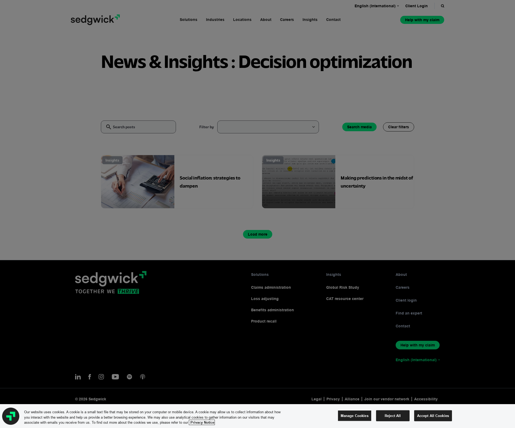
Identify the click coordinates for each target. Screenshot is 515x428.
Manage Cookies (355, 415)
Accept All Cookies (433, 415)
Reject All (393, 415)
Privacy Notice (201, 422)
